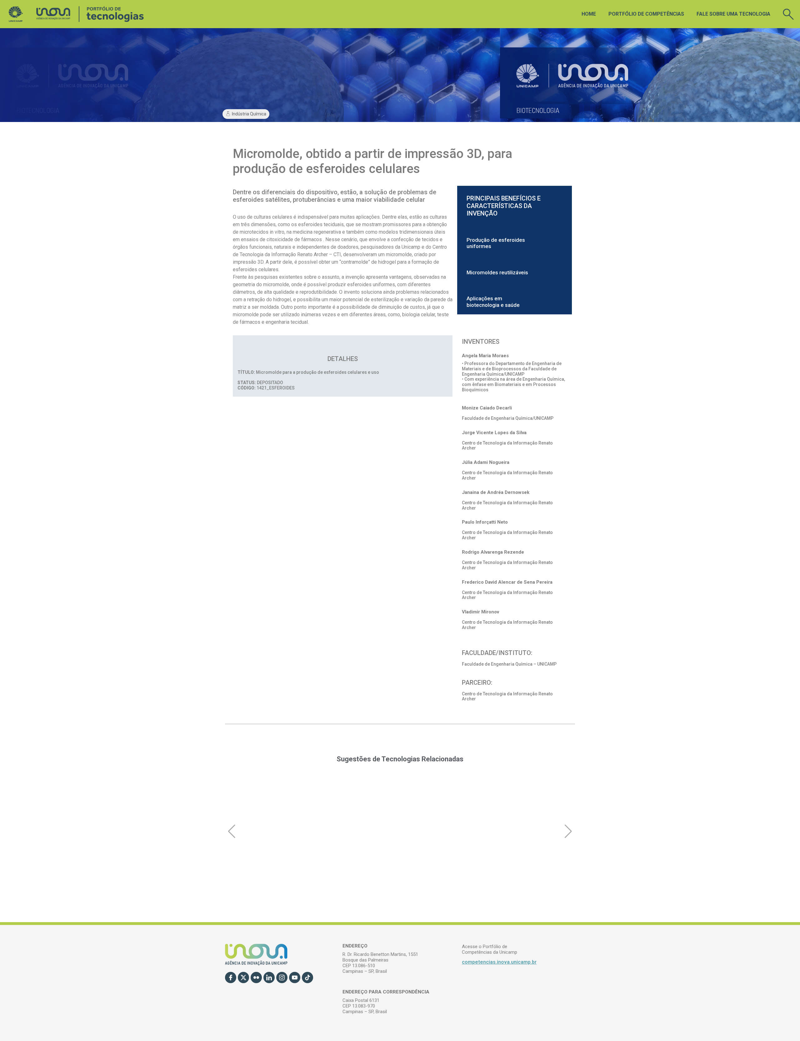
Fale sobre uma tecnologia (733, 14)
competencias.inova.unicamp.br (499, 962)
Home (589, 14)
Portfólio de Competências (646, 14)
